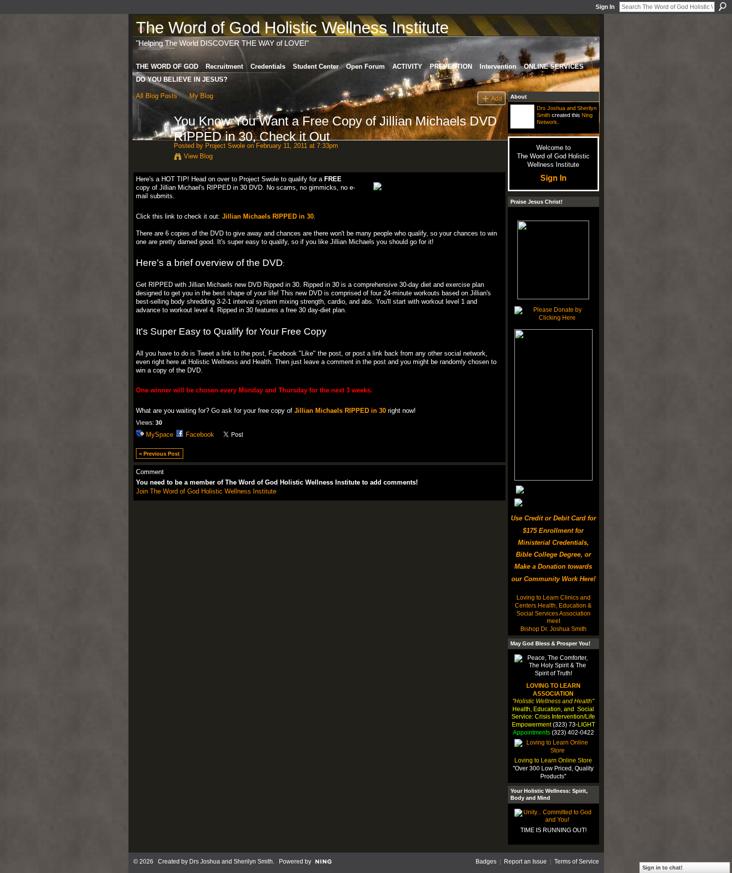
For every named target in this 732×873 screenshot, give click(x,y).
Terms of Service (576, 861)
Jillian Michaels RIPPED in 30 (268, 216)
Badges (486, 861)
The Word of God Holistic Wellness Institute (292, 27)
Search (723, 6)
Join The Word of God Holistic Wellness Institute (206, 491)
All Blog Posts (156, 96)
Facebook (200, 434)
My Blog (201, 96)
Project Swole (225, 145)
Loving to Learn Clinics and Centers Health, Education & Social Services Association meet (553, 609)
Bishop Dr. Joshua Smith (553, 628)
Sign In (605, 6)
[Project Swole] (152, 142)
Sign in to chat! (662, 868)
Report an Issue (525, 861)
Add (496, 98)
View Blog (198, 156)
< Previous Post (159, 454)
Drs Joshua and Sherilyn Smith (231, 861)
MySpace (159, 434)
